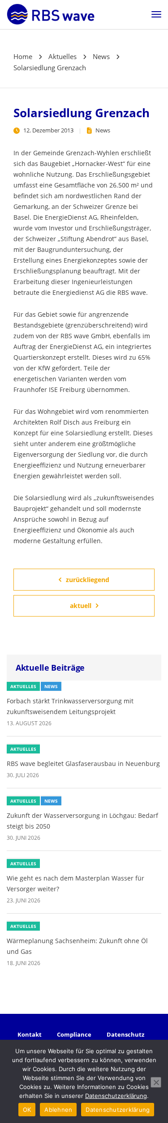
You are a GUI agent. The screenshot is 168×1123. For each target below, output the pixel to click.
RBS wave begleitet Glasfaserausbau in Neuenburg (83, 763)
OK (27, 1109)
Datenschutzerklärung (116, 1095)
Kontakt (29, 1034)
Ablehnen (58, 1109)
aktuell (80, 605)
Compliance (74, 1034)
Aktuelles (23, 686)
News (102, 130)
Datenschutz (125, 1034)
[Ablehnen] (156, 1082)
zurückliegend (87, 579)
